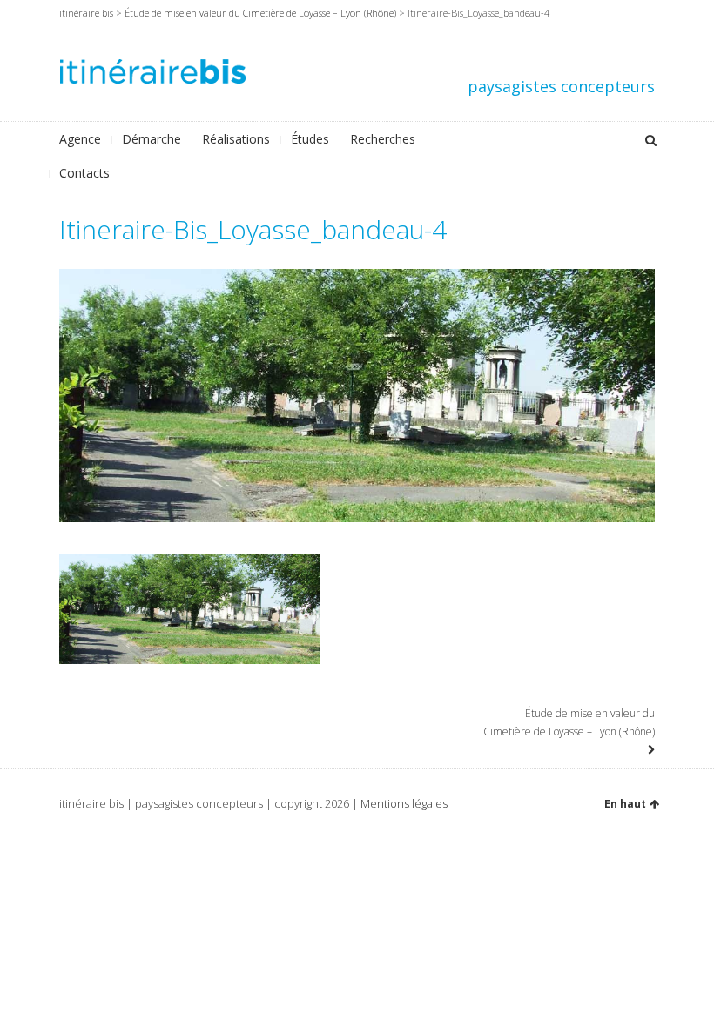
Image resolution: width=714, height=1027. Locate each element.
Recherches (382, 139)
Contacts (84, 172)
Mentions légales (404, 803)
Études (310, 139)
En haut (625, 803)
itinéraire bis (86, 12)
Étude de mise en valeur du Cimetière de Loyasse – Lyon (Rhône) (260, 12)
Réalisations (236, 139)
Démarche (151, 139)
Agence (80, 139)
